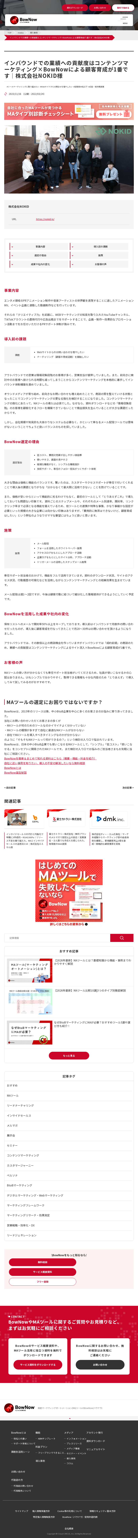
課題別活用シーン (20, 1451)
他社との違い (20, 1438)
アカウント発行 (94, 1432)
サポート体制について (25, 1443)
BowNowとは (12, 768)
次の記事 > (128, 787)
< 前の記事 (10, 787)
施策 (100, 255)
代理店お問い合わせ (23, 1485)
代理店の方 (17, 1480)
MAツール (13, 1095)
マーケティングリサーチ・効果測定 (28, 1215)
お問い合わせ (100, 1364)
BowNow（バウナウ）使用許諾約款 (80, 1516)
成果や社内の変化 (40, 264)
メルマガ (12, 1125)
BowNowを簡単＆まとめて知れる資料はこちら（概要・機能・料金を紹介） (50, 758)
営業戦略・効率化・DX (20, 1225)
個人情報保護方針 (41, 1511)
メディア (68, 1432)
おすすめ (12, 1085)
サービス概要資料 (42, 1272)
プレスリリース (74, 1443)
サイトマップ (21, 1511)
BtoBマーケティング (19, 1185)
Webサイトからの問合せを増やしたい (57, 86)
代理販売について (22, 1490)
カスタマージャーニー (20, 1165)
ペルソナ (12, 1175)
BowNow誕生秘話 (15, 772)
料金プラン (41, 1446)
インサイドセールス (19, 1115)
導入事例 (15, 52)
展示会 (11, 1135)
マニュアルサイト (95, 1449)
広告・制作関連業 (96, 86)
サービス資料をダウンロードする (38, 1364)
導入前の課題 (101, 246)
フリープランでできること (51, 1452)
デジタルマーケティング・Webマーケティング (35, 1195)
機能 (38, 1432)
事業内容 (40, 246)
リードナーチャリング (20, 1105)
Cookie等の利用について (69, 1511)
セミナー (12, 1145)
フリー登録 (42, 1281)
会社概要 (69, 1528)
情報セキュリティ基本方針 (103, 1511)
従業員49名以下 (81, 86)
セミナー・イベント (76, 1453)
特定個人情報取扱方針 (44, 1516)
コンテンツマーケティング (23, 1155)
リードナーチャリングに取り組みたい (23, 86)
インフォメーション (76, 1438)
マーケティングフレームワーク (25, 1205)
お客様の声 (101, 264)
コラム (70, 1463)
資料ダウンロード (95, 1441)
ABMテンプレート (47, 1438)
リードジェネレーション (22, 1235)
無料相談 (42, 1262)
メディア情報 (73, 1448)
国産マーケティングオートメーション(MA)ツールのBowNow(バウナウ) (70, 1408)
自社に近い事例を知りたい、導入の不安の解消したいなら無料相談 (44, 763)
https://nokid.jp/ (45, 219)
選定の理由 (40, 255)
